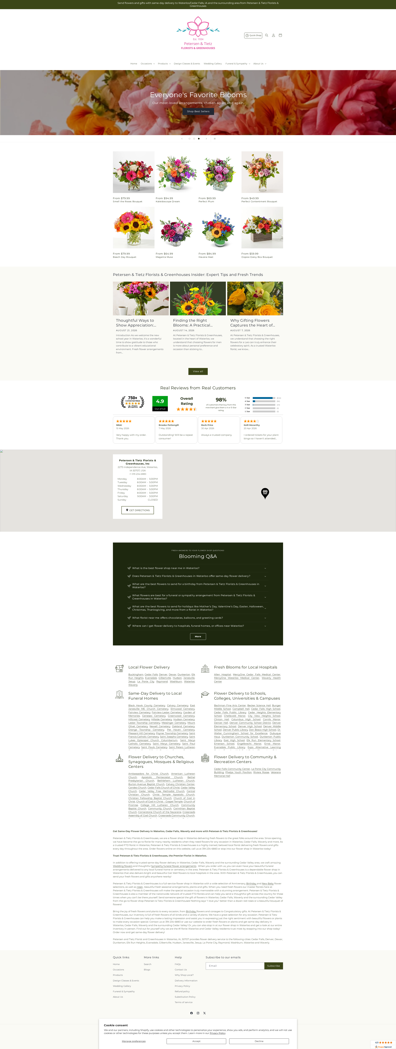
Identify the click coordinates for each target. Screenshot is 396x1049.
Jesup (131, 681)
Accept (196, 1041)
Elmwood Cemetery (183, 708)
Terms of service (183, 1002)
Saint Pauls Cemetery (154, 747)
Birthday (251, 883)
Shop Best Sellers (198, 111)
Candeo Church (137, 787)
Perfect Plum (206, 201)
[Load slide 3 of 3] (198, 138)
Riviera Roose (261, 772)
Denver (163, 674)
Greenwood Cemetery (181, 715)
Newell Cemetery (160, 726)
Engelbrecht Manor (249, 743)
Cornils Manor (271, 719)
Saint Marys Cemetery (166, 743)
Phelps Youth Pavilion (238, 772)
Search (147, 964)
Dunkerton (184, 674)
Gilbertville (165, 677)
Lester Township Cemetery (144, 722)
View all (198, 371)
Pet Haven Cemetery (181, 729)
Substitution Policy (185, 996)
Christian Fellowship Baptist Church (150, 798)
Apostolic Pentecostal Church (162, 777)
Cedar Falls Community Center (232, 768)
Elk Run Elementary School (263, 740)
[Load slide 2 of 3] (194, 138)
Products (118, 975)
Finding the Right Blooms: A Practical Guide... (191, 323)
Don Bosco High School (262, 729)
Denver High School (250, 726)
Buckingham (135, 674)
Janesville (189, 677)
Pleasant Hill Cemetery (141, 733)
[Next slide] (206, 138)
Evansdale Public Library (229, 747)
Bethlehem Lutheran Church (176, 780)
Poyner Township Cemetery (172, 733)
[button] (147, 63)
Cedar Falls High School (265, 708)
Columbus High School (245, 719)
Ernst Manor (272, 743)
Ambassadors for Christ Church (148, 773)
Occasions (118, 969)
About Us (118, 996)
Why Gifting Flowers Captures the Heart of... (252, 322)
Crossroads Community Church (176, 815)
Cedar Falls (151, 674)
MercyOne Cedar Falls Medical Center (256, 674)
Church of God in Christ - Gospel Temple (159, 801)
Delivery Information (186, 980)
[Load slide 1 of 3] (189, 138)
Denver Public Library (235, 729)
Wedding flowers (122, 866)
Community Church (160, 808)
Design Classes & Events (126, 980)
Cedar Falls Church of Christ (164, 787)
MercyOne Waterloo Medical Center (236, 677)
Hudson (177, 677)
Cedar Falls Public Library (230, 712)
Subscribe (273, 965)
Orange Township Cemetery (146, 729)
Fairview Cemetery (139, 712)
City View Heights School (264, 715)
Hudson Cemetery (184, 719)
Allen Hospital (222, 674)
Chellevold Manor (234, 715)
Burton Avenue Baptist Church (146, 784)
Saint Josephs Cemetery (174, 736)
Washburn (176, 681)
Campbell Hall (241, 708)
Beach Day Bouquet (124, 257)
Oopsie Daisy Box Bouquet (257, 257)
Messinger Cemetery (174, 722)
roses (140, 886)
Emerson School (224, 743)
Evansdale (151, 677)
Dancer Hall (221, 722)
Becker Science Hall (259, 705)
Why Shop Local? (184, 975)
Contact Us (181, 969)
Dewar (172, 674)
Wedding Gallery (122, 986)
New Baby (268, 883)
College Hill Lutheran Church (160, 805)
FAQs (178, 964)
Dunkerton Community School (240, 736)
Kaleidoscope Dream (168, 201)
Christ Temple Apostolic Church (174, 794)
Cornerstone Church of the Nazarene (159, 812)
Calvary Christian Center (180, 784)
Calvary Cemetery (177, 705)
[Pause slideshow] (214, 138)
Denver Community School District (250, 722)
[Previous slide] (182, 138)
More (198, 636)
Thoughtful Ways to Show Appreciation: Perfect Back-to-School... (140, 323)
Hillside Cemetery (161, 719)
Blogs (147, 969)
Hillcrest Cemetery (139, 719)
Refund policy (182, 991)
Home (116, 964)
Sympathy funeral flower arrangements (173, 866)
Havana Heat (206, 257)
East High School (234, 740)
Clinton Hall (221, 719)
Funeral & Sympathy (124, 991)
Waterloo (189, 681)
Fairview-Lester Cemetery (167, 712)
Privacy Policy (218, 1033)
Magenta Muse (164, 257)
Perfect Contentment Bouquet (259, 201)
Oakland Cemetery (183, 726)
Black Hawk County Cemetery (146, 705)
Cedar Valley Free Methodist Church (162, 791)
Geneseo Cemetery (154, 715)
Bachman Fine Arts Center (230, 705)
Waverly (133, 684)
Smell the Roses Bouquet (127, 201)
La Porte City (145, 681)
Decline (259, 1041)
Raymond (162, 681)
